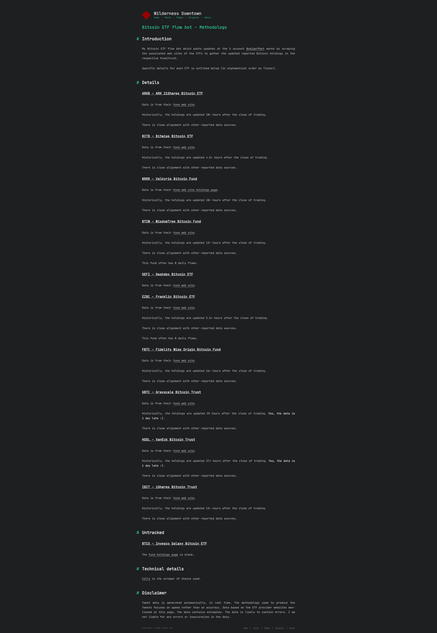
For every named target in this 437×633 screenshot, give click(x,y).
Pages (180, 17)
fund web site (183, 104)
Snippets (193, 17)
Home (156, 17)
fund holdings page (163, 554)
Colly (146, 578)
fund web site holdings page (195, 190)
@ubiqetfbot (255, 48)
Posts (168, 17)
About (208, 17)
